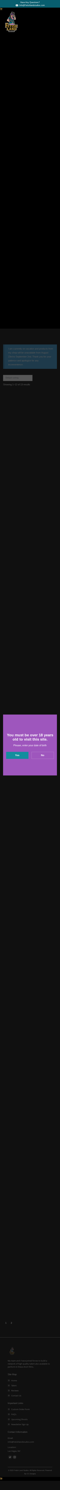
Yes (17, 755)
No (42, 755)
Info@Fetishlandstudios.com (32, 5)
